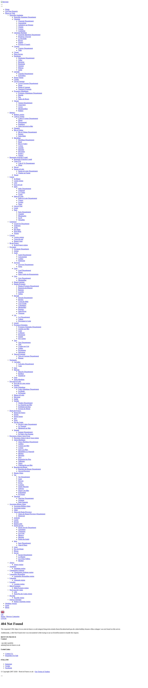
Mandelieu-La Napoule (26, 451)
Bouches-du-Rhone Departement (29, 469)
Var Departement (24, 477)
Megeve (21, 535)
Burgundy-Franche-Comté (19, 157)
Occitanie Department (21, 249)
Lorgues (21, 485)
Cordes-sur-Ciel (23, 346)
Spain (7, 605)
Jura (15, 418)
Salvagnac (21, 352)
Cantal (16, 520)
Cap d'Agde (22, 303)
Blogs (7, 607)
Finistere (17, 128)
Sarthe (16, 399)
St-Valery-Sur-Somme (25, 434)
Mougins (21, 455)
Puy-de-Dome (19, 549)
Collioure (21, 333)
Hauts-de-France (15, 411)
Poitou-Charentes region (22, 602)
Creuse (16, 52)
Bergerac (21, 62)
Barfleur (21, 374)
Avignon (21, 500)
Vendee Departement (25, 403)
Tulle (20, 50)
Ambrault (21, 190)
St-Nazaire (21, 393)
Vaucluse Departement (26, 498)
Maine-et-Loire (19, 395)
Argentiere (21, 529)
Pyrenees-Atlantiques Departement (30, 93)
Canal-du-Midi (23, 301)
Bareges (21, 290)
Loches (20, 202)
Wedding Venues (11, 603)
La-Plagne (21, 557)
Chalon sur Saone (24, 173)
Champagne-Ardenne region (23, 572)
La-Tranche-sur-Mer (25, 405)
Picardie (12, 596)
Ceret (20, 331)
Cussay (20, 200)
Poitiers (20, 111)
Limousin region (19, 580)
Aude (16, 253)
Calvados (17, 362)
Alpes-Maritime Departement (28, 442)
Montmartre (22, 216)
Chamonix (21, 531)
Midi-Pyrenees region (21, 588)
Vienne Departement (25, 103)
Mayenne (17, 397)
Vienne (16, 101)
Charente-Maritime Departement (29, 35)
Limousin (13, 578)
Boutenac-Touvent (24, 37)
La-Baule (21, 391)
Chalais (20, 27)
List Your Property (11, 11)
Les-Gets (21, 533)
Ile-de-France (14, 243)
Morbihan (17, 138)
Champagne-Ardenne (17, 570)
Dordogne (17, 56)
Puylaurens (22, 350)
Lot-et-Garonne (19, 81)
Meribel (21, 561)
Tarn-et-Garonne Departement (28, 356)
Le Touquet (22, 426)
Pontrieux (21, 124)
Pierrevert (21, 516)
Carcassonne (22, 257)
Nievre (16, 167)
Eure (15, 368)
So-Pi (20, 218)
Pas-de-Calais (18, 422)
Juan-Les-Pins (23, 450)
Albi (19, 344)
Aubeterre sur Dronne (25, 25)
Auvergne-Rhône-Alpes (22, 506)
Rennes (20, 134)
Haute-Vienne (18, 77)
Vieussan (21, 313)
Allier (16, 510)
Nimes (20, 272)
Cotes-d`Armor (19, 116)
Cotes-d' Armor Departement (28, 118)
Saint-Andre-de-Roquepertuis (28, 274)
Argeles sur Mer (23, 329)
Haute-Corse (18, 241)
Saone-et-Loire (19, 169)
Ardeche (17, 518)
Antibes (21, 444)
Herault (16, 296)
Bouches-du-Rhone (20, 467)
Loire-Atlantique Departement (28, 389)
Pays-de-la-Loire (15, 381)
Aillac (20, 60)
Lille (15, 592)
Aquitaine (13, 566)
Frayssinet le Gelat (24, 321)
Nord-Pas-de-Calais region (23, 594)
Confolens (21, 31)
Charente (17, 19)
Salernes (21, 489)
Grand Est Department (21, 224)
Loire (16, 547)
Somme (16, 430)
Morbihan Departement (26, 140)
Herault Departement (25, 298)
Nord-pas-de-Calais (16, 590)
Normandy (13, 360)
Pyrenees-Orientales (21, 325)
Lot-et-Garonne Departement (28, 83)
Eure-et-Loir (18, 185)
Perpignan (21, 335)
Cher (15, 183)
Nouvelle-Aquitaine (16, 15)
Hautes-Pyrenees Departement (28, 286)
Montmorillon (23, 109)
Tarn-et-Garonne (19, 354)
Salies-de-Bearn (23, 99)
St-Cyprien (22, 339)
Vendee (16, 401)
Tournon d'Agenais (24, 89)
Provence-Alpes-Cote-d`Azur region (26, 438)
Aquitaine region (19, 568)
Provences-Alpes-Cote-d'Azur (20, 436)
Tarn (15, 340)
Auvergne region (19, 508)
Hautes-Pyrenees (19, 284)
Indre (15, 187)
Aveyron (17, 263)
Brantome (21, 64)
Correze (16, 46)
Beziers (20, 300)
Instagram (8, 664)
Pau (19, 97)
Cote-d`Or (17, 161)
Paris (15, 210)
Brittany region (19, 114)
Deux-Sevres (18, 54)
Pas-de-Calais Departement (27, 424)
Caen (20, 366)
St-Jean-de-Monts (24, 409)
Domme (21, 66)
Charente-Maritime (20, 33)
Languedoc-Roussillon (17, 574)
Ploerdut (21, 150)
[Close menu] (2, 6)
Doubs (16, 414)
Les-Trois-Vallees (24, 559)
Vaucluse (17, 496)
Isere (15, 541)
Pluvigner (21, 151)
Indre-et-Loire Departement (27, 198)
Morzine (21, 537)
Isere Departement (24, 543)
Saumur (16, 385)
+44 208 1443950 (7, 643)
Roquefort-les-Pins (24, 459)
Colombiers (22, 305)
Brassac (21, 358)
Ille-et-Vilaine (18, 130)
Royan (20, 40)
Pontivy (21, 153)
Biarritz (20, 95)
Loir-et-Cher (18, 206)
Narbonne (21, 261)
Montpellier (22, 307)
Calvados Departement (26, 364)
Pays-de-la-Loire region (22, 383)
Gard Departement (24, 270)
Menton (21, 453)
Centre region (18, 181)
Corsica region (19, 237)
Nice (19, 457)
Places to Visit (10, 13)
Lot (15, 315)
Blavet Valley (22, 144)
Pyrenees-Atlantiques (21, 91)
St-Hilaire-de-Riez (24, 407)
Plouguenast (22, 122)
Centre (12, 177)
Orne (15, 377)
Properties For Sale (11, 656)
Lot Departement (24, 317)
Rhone (16, 551)
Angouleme (22, 23)
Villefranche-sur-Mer (25, 465)
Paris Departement (24, 212)
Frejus (20, 483)
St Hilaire (17, 179)
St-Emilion (22, 76)
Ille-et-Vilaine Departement (27, 132)
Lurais (20, 194)
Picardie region (19, 598)
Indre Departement (24, 189)
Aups (20, 479)
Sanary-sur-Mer (23, 490)
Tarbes (20, 294)
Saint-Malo (22, 136)
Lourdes (21, 292)
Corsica (12, 235)
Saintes (20, 42)
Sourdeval (21, 376)
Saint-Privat (22, 311)
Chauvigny (22, 105)
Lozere (16, 323)
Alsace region (18, 564)
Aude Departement (24, 255)
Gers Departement (24, 278)
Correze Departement (25, 48)
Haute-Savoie (18, 526)
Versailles (21, 220)
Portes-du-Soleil (23, 539)
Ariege (16, 251)
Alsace (12, 563)
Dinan (20, 120)
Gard (15, 268)
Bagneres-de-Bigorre (25, 288)
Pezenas (21, 309)
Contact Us (9, 654)
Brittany (12, 113)
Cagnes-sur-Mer (23, 446)
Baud (20, 142)
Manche (16, 370)
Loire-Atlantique (19, 387)
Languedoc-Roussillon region (24, 576)
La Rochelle (22, 39)
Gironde (17, 72)
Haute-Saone (18, 416)
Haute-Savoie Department (27, 527)
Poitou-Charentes (15, 600)
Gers (15, 276)
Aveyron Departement (25, 264)
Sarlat (20, 70)
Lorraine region (19, 584)
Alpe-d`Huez (22, 545)
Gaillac (20, 348)
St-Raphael (22, 492)
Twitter (7, 666)
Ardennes (17, 226)
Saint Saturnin (23, 502)
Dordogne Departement (26, 58)
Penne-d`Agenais (24, 87)
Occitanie (13, 247)
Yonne (16, 175)
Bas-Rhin (17, 229)
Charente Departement (26, 21)
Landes (16, 79)
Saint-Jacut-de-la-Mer (25, 126)
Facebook (8, 668)
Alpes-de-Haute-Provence (23, 512)
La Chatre (21, 192)
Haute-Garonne (19, 282)
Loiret (16, 208)
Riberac (21, 68)
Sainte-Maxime (23, 487)
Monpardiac (22, 280)
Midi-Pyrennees (15, 586)
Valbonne (21, 461)
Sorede (20, 337)
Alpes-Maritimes (19, 440)
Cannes (20, 448)
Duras (20, 85)
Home (7, 9)
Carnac (20, 146)
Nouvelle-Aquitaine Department (25, 17)
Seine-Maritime (19, 379)
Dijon (20, 165)
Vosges (16, 233)
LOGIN (3, 618)
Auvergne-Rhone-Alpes (18, 504)
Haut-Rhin (17, 231)
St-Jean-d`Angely (24, 44)
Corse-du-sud (18, 239)
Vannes (20, 155)
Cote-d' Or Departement (26, 163)
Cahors (20, 319)
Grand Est (13, 222)
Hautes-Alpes (18, 473)
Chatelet (21, 214)
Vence (20, 463)
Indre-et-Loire (18, 196)
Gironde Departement (25, 74)
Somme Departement (25, 432)
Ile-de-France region (21, 245)
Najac (20, 266)
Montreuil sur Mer (24, 428)
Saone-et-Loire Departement (28, 171)
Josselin (21, 148)
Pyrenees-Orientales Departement (29, 327)
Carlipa (20, 259)
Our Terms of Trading (42, 672)
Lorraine (12, 582)
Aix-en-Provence (24, 471)
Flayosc (21, 481)
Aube (16, 227)
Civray (20, 107)
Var (15, 475)
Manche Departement (25, 372)
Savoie (16, 553)
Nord (15, 420)
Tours (20, 204)
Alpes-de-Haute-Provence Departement (31, 514)
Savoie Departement (25, 555)
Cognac (21, 29)
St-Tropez (21, 494)
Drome (16, 522)
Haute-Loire (18, 524)
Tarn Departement (24, 342)
